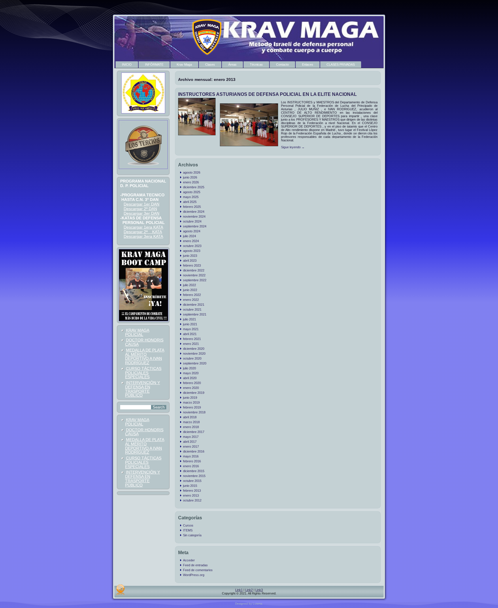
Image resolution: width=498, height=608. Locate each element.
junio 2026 (190, 177)
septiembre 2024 (194, 226)
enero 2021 (191, 343)
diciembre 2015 (193, 471)
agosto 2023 (191, 250)
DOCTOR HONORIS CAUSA (144, 342)
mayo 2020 (191, 373)
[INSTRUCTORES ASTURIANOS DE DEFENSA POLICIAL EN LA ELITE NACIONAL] (197, 135)
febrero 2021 (192, 339)
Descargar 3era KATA (143, 236)
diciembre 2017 (193, 432)
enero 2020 (191, 388)
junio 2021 (190, 324)
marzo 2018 (191, 422)
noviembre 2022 (194, 275)
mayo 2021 (191, 329)
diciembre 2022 (193, 270)
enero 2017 (191, 446)
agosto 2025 (191, 192)
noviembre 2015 (194, 476)
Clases (210, 64)
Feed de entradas (195, 565)
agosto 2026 (191, 172)
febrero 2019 (192, 407)
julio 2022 (189, 285)
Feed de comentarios (198, 570)
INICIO (127, 64)
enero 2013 (191, 495)
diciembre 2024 (193, 211)
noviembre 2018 (194, 412)
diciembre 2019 (193, 392)
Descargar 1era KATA (143, 227)
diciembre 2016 (193, 451)
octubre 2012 (192, 500)
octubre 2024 (192, 221)
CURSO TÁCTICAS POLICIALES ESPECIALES (143, 372)
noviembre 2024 (194, 216)
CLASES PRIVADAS (341, 64)
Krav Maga (184, 64)
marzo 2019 (191, 402)
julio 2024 (189, 236)
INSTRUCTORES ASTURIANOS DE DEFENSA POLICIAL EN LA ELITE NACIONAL (267, 94)
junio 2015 (190, 485)
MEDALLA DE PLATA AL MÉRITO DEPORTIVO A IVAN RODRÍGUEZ (144, 356)
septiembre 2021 (194, 314)
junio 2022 (190, 290)
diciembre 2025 (193, 187)
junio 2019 (190, 397)
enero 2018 (191, 427)
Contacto (282, 64)
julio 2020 (189, 368)
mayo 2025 (191, 197)
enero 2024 (191, 241)
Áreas (232, 64)
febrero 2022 (192, 295)
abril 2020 (190, 378)
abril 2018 (190, 417)
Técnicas (256, 64)
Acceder (189, 560)
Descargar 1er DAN (141, 204)
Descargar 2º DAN (140, 208)
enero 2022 (191, 299)
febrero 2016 (192, 461)
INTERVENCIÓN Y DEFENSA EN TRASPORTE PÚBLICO (142, 389)
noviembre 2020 (194, 353)
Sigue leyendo (293, 147)
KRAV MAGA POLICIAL (137, 332)
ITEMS (188, 530)
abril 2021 (190, 334)
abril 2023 (190, 260)
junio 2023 (190, 255)
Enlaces (307, 64)
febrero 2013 (192, 490)
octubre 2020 (192, 358)
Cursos (188, 525)
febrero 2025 (192, 206)
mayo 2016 (191, 456)
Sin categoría (192, 535)
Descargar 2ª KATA (143, 231)
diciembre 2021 (193, 304)
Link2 (249, 590)
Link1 (239, 590)
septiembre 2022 (194, 280)
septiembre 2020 (194, 363)
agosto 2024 (191, 231)
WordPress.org (193, 575)
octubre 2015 (192, 480)
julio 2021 (189, 319)
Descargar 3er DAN (141, 213)
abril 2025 (190, 202)
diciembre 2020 (193, 348)
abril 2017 (190, 441)
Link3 (259, 590)
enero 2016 (191, 466)
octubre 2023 (192, 246)
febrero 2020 (192, 383)
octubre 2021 (192, 309)
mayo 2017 (191, 436)
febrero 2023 (192, 265)
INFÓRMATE (154, 64)
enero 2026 (191, 182)
